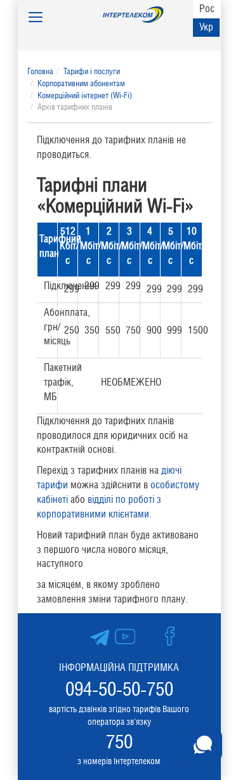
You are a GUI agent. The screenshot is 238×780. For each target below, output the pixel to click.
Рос (207, 9)
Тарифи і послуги (91, 71)
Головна (40, 71)
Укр (206, 27)
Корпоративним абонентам (81, 83)
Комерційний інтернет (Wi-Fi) (84, 95)
